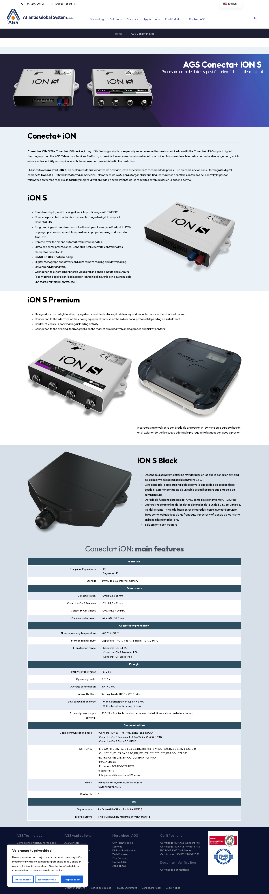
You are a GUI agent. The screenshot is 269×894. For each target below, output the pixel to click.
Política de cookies (100, 887)
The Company (120, 858)
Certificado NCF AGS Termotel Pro (180, 846)
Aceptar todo (72, 879)
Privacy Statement (126, 887)
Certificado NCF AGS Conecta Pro (180, 842)
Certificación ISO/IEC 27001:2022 (179, 854)
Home (118, 33)
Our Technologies (122, 842)
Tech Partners (120, 854)
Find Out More (174, 19)
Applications (151, 19)
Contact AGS (197, 19)
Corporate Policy (151, 887)
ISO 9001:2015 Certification (176, 850)
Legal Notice (173, 887)
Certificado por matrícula (174, 869)
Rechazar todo (47, 879)
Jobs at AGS (119, 865)
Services (132, 19)
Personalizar (23, 879)
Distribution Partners (124, 850)
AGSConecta (71, 842)
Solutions (116, 19)
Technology (97, 19)
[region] (47, 866)
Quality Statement (74, 887)
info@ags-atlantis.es (65, 3)
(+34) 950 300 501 (34, 3)
